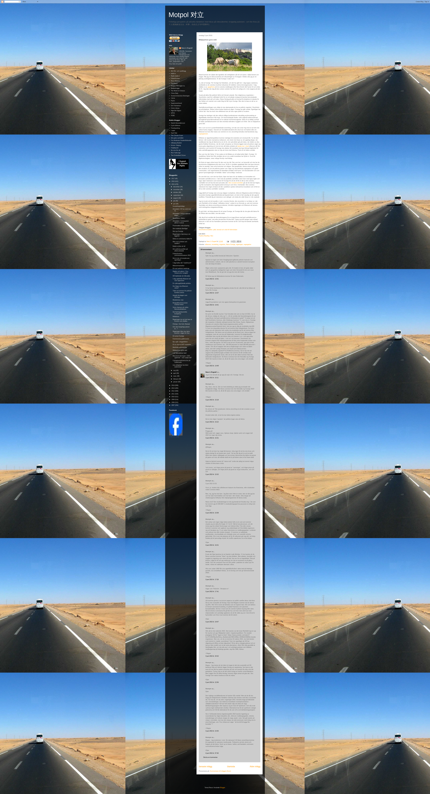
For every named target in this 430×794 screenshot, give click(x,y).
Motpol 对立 (186, 14)
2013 (173, 388)
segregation (247, 244)
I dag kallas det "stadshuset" (182, 263)
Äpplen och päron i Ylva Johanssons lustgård (180, 272)
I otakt (173, 130)
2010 (173, 397)
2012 (173, 391)
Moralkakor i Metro (179, 218)
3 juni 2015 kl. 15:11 (211, 377)
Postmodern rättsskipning (181, 225)
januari (175, 382)
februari (175, 379)
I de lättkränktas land (179, 353)
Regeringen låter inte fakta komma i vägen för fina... (182, 332)
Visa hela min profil (175, 64)
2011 (173, 394)
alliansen (208, 244)
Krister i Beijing (176, 145)
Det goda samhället (177, 138)
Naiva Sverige (230, 244)
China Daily (174, 93)
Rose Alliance (175, 81)
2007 (173, 405)
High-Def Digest (176, 110)
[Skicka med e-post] (232, 241)
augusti (175, 198)
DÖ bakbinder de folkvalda (181, 276)
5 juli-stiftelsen (175, 125)
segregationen (203, 134)
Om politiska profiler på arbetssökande (180, 250)
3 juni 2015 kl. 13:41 (212, 279)
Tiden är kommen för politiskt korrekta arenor (182, 291)
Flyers (173, 101)
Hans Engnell (172, 412)
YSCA (173, 98)
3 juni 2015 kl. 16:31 (212, 545)
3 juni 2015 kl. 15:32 (212, 474)
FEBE (173, 115)
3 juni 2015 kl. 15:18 (212, 400)
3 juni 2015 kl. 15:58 (212, 513)
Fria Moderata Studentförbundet (181, 140)
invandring (215, 244)
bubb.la (173, 73)
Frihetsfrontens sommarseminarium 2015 (182, 254)
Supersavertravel (176, 103)
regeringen (239, 244)
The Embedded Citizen (178, 155)
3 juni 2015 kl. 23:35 (212, 731)
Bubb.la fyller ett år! (179, 246)
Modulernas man (178, 300)
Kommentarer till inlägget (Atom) (220, 771)
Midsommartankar (178, 265)
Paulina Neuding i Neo (206, 236)
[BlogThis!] (234, 241)
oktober (175, 192)
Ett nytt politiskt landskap (181, 268)
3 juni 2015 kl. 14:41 (212, 305)
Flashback (174, 83)
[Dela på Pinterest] (240, 241)
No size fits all (175, 150)
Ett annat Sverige (178, 336)
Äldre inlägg (255, 766)
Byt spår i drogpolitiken (180, 342)
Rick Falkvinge (176, 153)
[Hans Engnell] (176, 435)
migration (222, 244)
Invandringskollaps (179, 206)
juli (174, 201)
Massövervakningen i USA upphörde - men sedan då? (182, 356)
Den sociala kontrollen (236, 183)
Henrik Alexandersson (178, 123)
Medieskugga (175, 88)
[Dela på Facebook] (238, 241)
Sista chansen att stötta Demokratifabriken (180, 308)
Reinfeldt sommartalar (180, 347)
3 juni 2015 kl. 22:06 (212, 682)
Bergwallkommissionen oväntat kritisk (180, 303)
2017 (173, 178)
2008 (173, 402)
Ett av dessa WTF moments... (182, 344)
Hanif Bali (174, 133)
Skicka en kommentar (210, 757)
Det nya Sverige (178, 231)
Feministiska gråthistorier (181, 339)
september (177, 195)
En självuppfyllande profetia (182, 283)
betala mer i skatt (243, 146)
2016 (173, 181)
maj (174, 370)
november (176, 189)
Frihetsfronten (175, 78)
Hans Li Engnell (211, 372)
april (174, 373)
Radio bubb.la (175, 76)
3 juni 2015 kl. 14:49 (212, 366)
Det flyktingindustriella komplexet (180, 313)
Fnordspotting (175, 128)
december (176, 187)
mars (175, 376)
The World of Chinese (178, 91)
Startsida (231, 766)
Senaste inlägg (205, 766)
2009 (173, 399)
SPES (173, 113)
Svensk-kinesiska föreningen (180, 96)
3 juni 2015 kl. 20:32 (212, 656)
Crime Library (175, 108)
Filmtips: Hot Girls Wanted (181, 324)
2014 (173, 385)
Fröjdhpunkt (174, 148)
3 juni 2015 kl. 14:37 (212, 293)
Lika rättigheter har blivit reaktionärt (180, 366)
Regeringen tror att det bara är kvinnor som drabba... (182, 320)
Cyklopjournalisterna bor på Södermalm (181, 361)
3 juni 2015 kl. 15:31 (212, 438)
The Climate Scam (177, 135)
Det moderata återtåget (180, 228)
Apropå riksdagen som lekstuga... (180, 296)
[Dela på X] (236, 241)
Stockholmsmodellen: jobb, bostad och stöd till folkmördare (218, 229)
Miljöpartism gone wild (180, 350)
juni (174, 204)
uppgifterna (211, 87)
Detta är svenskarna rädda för (182, 239)
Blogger (222, 787)
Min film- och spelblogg (178, 71)
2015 (173, 184)
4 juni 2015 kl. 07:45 (212, 753)
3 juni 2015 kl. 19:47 (212, 622)
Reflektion (176, 316)
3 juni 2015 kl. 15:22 (212, 422)
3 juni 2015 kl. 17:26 (212, 579)
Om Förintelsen (176, 105)
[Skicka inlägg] (227, 241)
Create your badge (174, 436)
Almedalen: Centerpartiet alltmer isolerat (181, 222)
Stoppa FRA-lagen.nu (178, 86)
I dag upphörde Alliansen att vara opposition (182, 279)
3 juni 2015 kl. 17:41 (212, 591)
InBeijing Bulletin (176, 143)
